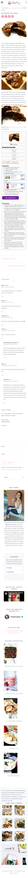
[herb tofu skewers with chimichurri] (20, 836)
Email (3, 454)
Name (3, 446)
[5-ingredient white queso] (14, 763)
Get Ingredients (10, 198)
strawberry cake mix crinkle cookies (14, 693)
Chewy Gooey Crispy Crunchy (16, 127)
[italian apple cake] (14, 736)
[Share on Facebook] (2, 16)
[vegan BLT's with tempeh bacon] (7, 836)
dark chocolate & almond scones (16, 266)
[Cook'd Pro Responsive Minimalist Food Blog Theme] (14, 864)
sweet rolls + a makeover (9, 258)
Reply (2, 296)
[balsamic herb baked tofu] (20, 823)
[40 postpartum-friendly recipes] (7, 810)
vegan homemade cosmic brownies (14, 666)
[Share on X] (9, 16)
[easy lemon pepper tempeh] (7, 823)
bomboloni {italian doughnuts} (14, 721)
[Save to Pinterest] (6, 16)
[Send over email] (12, 16)
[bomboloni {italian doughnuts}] (14, 708)
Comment (4, 425)
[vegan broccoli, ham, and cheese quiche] (20, 810)
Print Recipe (15, 144)
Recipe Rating (4, 420)
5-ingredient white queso (13, 775)
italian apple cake (14, 748)
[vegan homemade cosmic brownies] (14, 653)
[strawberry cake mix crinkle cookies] (14, 681)
